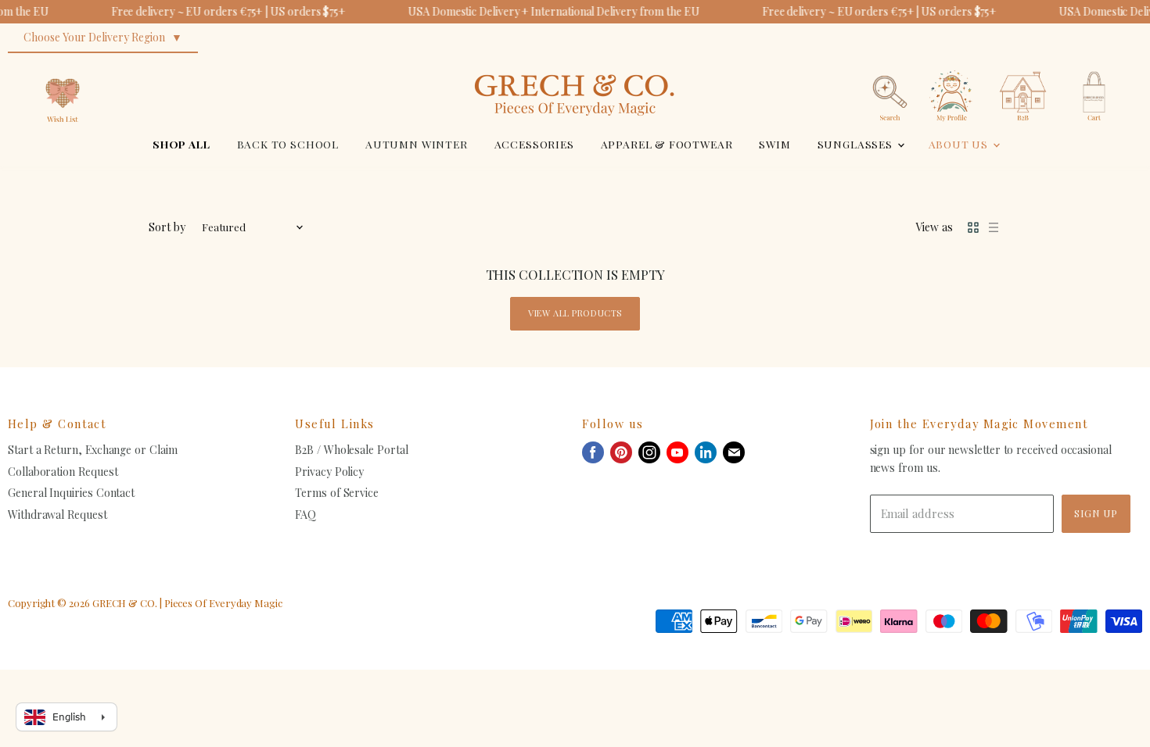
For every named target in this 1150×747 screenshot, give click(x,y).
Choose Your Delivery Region (94, 37)
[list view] (993, 227)
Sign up (1096, 513)
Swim (774, 144)
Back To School (288, 144)
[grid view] (973, 227)
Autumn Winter (416, 144)
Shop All (181, 144)
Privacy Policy (329, 471)
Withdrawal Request (57, 514)
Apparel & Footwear (667, 144)
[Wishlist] (62, 66)
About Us (960, 144)
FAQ (305, 514)
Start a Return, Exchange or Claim (93, 449)
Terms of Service (337, 492)
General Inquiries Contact (71, 492)
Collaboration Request (62, 471)
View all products (575, 313)
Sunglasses (857, 144)
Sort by (167, 227)
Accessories (534, 144)
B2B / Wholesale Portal (351, 449)
